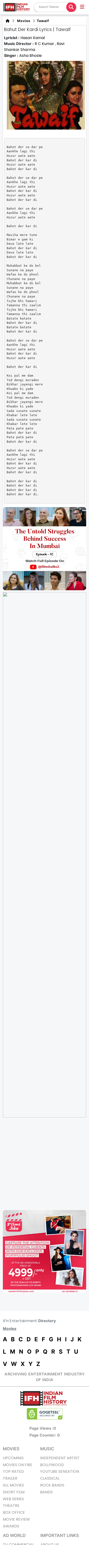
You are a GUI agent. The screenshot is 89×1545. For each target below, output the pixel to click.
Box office (14, 1512)
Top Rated (13, 1471)
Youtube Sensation (59, 1471)
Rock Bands (52, 1485)
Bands (46, 1492)
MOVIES (11, 1448)
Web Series (13, 1499)
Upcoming (13, 1458)
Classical (50, 1478)
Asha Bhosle (30, 55)
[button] (82, 7)
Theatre (11, 1505)
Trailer (10, 1478)
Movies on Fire (17, 1465)
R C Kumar (45, 43)
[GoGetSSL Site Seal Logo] (44, 1414)
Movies (22, 21)
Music (47, 1448)
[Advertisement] (44, 1163)
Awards (11, 1526)
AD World (14, 1535)
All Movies (13, 1485)
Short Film (13, 1492)
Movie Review (16, 1519)
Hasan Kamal (32, 38)
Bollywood (52, 1465)
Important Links (59, 1535)
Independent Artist (60, 1458)
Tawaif (42, 21)
